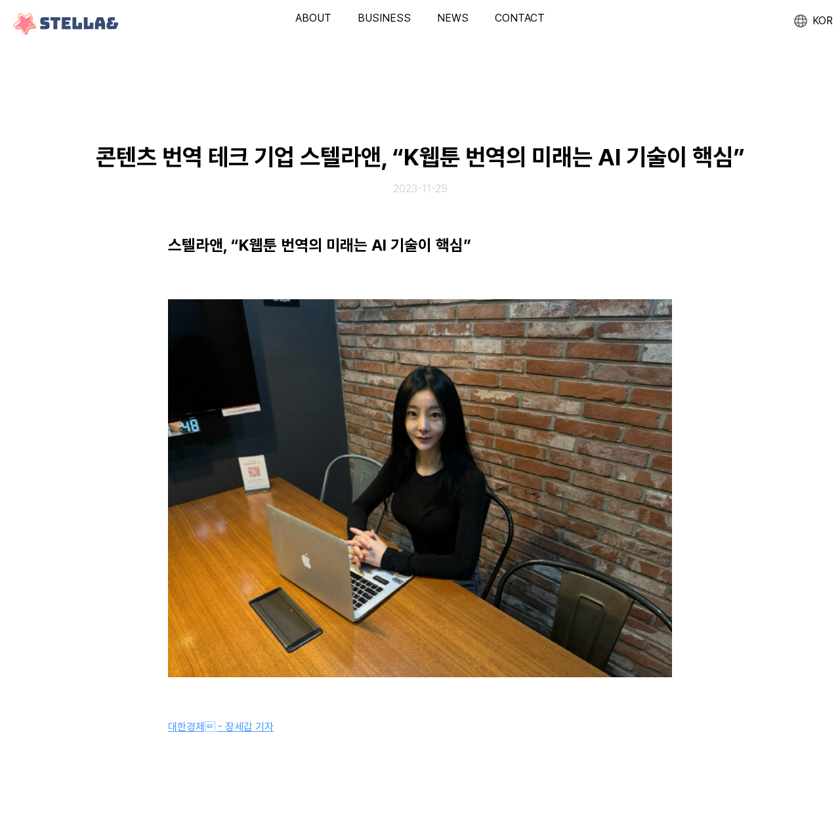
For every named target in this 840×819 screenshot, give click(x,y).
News (453, 18)
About (313, 18)
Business (384, 18)
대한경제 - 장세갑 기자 (221, 727)
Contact (520, 18)
